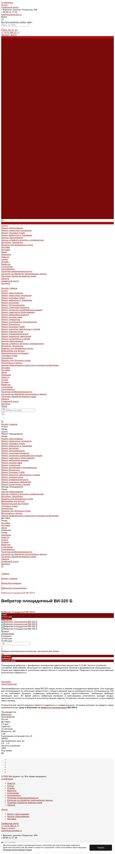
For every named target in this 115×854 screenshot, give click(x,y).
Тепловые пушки (9, 170)
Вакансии (5, 78)
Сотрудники (7, 80)
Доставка (5, 61)
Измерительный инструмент (15, 167)
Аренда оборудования (12, 52)
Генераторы (7, 172)
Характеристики (9, 684)
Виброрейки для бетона (13, 165)
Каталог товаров (9, 102)
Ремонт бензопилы (10, 138)
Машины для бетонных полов (15, 174)
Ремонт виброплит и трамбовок (16, 49)
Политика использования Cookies (17, 850)
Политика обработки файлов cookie (18, 90)
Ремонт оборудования (12, 42)
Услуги (4, 5)
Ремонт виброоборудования (15, 129)
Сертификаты (8, 83)
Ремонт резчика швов (11, 131)
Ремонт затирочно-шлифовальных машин (21, 124)
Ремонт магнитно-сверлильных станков (20, 143)
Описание (6, 681)
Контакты (5, 218)
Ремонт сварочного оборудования (18, 126)
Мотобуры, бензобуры (12, 56)
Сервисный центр (10, 7)
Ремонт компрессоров (12, 145)
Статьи (4, 73)
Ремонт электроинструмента (15, 121)
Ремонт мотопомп (10, 117)
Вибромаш (6, 714)
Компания (6, 189)
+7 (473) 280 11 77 (10, 826)
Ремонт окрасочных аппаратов (16, 44)
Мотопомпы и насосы (11, 177)
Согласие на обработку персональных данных (24, 88)
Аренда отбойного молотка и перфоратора (22, 54)
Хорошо (100, 848)
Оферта (5, 92)
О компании (7, 2)
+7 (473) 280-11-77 (10, 32)
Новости (5, 71)
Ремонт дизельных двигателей (16, 150)
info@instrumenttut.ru (11, 14)
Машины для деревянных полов (17, 59)
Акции (4, 186)
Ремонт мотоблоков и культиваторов (19, 136)
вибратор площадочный (54, 707)
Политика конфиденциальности (16, 85)
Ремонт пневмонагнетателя (14, 148)
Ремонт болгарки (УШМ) (13, 141)
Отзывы (5, 76)
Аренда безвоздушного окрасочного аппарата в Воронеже (30, 179)
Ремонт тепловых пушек (13, 47)
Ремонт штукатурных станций (15, 153)
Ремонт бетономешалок (13, 119)
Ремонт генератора (10, 133)
